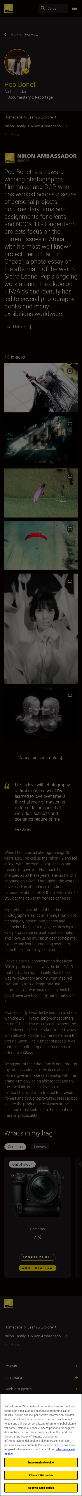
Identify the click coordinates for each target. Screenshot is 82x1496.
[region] (41, 1445)
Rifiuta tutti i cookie (41, 1475)
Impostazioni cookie (41, 1462)
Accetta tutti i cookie (41, 1488)
